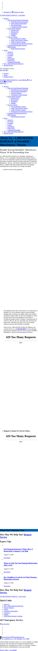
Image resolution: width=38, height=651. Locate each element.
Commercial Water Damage (19, 27)
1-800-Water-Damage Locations (13, 616)
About (5, 50)
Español (6, 614)
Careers (9, 57)
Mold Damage (11, 47)
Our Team (10, 53)
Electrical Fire (15, 30)
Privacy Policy (4, 650)
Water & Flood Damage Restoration (17, 20)
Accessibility (13, 650)
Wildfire (13, 35)
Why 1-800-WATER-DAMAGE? (14, 64)
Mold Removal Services (18, 48)
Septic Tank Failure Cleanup (19, 40)
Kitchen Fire (14, 32)
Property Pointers (9, 608)
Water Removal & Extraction (19, 22)
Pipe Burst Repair (16, 25)
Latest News (11, 60)
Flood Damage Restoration (19, 23)
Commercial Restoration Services (17, 45)
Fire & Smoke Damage (14, 28)
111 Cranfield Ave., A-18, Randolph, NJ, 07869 (15, 639)
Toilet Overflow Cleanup (18, 42)
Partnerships (10, 59)
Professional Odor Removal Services (21, 43)
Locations (10, 55)
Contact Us (7, 613)
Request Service (8, 65)
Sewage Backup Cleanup (18, 38)
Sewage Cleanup (12, 37)
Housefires (14, 33)
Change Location (18, 12)
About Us (10, 52)
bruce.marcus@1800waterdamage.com (12, 637)
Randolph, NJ (8, 12)
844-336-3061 (4, 70)
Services (6, 18)
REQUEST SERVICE (6, 82)
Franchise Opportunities (11, 611)
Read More (7, 558)
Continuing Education (13, 62)
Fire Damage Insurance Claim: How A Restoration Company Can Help (18, 550)
